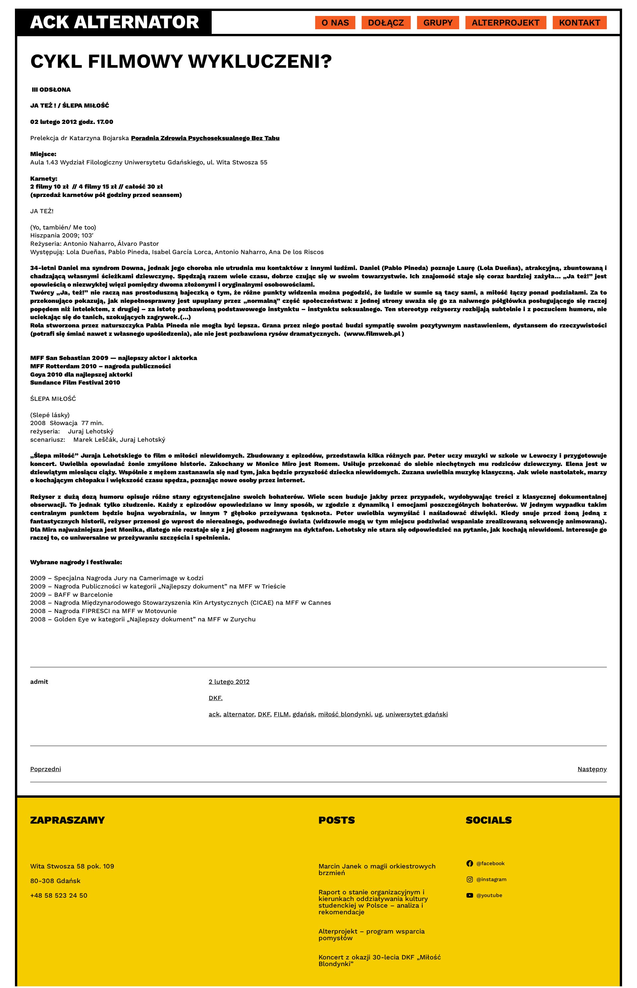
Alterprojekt (506, 22)
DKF (264, 714)
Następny (592, 769)
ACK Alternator (114, 22)
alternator (238, 714)
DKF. (216, 698)
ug (378, 714)
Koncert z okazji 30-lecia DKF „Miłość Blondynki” (379, 960)
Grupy (438, 22)
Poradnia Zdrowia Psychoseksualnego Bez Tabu (205, 138)
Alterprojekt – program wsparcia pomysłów (371, 934)
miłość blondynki (344, 714)
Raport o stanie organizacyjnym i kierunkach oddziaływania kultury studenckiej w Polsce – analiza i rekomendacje (373, 902)
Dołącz (386, 22)
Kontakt (580, 22)
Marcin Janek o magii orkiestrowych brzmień (377, 869)
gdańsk (304, 714)
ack (214, 714)
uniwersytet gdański (417, 714)
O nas (335, 22)
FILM (281, 714)
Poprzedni (45, 769)
